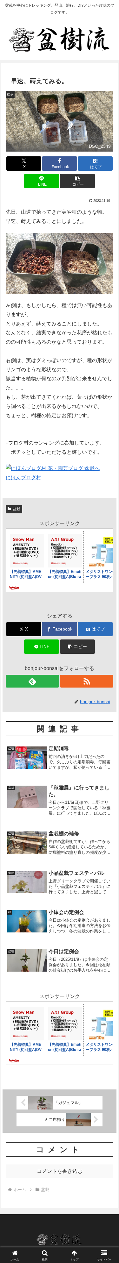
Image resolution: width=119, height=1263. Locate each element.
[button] (77, 181)
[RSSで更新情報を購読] (86, 681)
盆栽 (16, 509)
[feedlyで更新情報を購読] (32, 681)
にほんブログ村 (23, 477)
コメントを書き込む (60, 1171)
